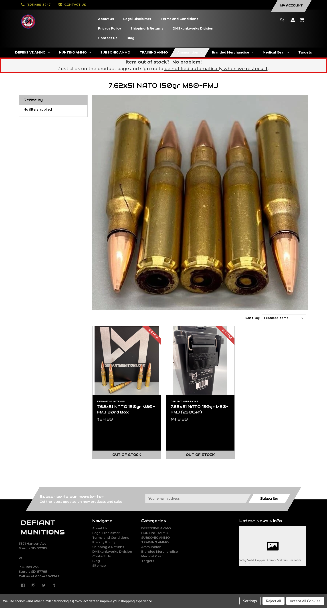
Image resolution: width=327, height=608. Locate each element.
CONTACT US (75, 5)
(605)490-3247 (38, 5)
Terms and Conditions (110, 538)
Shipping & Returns (108, 547)
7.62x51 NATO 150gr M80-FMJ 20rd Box (126, 409)
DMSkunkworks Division (112, 552)
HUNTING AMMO (154, 533)
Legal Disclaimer (106, 533)
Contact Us (101, 556)
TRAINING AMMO (155, 542)
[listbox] (284, 317)
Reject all (273, 600)
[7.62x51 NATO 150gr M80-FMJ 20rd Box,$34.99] (127, 360)
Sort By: (252, 318)
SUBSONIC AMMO (155, 538)
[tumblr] (54, 585)
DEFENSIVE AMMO (156, 528)
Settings (250, 600)
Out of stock (126, 455)
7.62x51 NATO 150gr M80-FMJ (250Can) (199, 409)
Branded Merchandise (159, 552)
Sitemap (99, 566)
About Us (99, 528)
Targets (147, 561)
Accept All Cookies (305, 600)
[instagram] (33, 585)
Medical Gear (152, 556)
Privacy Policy (103, 542)
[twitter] (44, 585)
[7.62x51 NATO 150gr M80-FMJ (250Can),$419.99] (200, 360)
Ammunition (151, 547)
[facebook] (23, 585)
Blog (96, 561)
